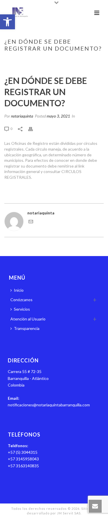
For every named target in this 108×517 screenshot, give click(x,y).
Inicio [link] (17, 60)
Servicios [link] (22, 309)
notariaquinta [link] (22, 116)
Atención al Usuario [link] (28, 318)
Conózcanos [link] (21, 299)
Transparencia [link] (26, 328)
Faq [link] (29, 60)
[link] (7, 21)
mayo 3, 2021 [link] (58, 116)
